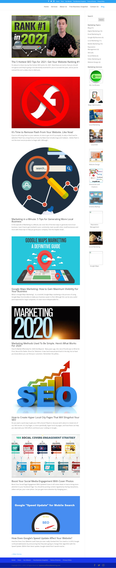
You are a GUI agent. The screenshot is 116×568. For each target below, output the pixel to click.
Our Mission (68, 1)
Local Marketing (93, 41)
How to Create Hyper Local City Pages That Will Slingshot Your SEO (45, 418)
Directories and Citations (94, 185)
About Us (63, 7)
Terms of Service (91, 1)
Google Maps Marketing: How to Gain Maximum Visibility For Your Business (45, 290)
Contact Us (94, 7)
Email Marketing (93, 34)
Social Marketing (94, 247)
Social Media (92, 56)
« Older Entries (17, 554)
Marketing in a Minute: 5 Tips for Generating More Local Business (42, 220)
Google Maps (94, 266)
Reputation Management (94, 226)
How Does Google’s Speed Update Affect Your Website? (42, 538)
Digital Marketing (93, 31)
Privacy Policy (101, 1)
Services (54, 7)
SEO (89, 53)
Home (57, 1)
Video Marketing (93, 59)
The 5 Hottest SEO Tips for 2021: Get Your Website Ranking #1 (46, 61)
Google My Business (94, 37)
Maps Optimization (94, 105)
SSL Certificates (94, 85)
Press (62, 1)
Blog (102, 7)
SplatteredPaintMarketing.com (49, 565)
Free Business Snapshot (79, 1)
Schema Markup (94, 207)
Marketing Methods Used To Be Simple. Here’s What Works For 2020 (44, 344)
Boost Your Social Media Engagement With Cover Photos (42, 481)
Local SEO (94, 145)
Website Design (93, 62)
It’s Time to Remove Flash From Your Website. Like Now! (42, 132)
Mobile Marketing (94, 44)
